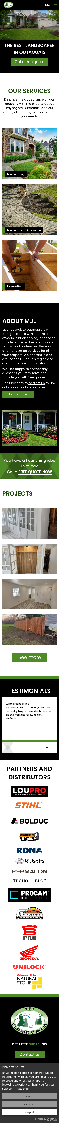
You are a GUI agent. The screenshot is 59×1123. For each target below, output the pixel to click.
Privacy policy (21, 1088)
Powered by (40, 1118)
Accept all (29, 1112)
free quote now (35, 472)
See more (29, 657)
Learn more (18, 394)
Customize (29, 1104)
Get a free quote (29, 61)
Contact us (30, 1054)
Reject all (29, 1095)
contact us (36, 383)
